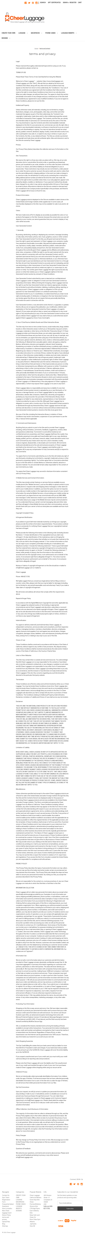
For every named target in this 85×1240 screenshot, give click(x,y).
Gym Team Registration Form (6, 1200)
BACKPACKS (35, 33)
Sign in (65, 2)
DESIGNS (5, 38)
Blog (3, 1224)
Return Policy (6, 1215)
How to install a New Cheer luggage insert (7, 1211)
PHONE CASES (50, 33)
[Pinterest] (33, 3)
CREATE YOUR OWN (8, 33)
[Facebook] (26, 3)
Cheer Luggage (35, 1195)
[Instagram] (36, 3)
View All (32, 1226)
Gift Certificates (54, 2)
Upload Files (6, 1221)
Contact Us (5, 1195)
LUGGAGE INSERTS (68, 33)
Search (43, 2)
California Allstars (35, 1197)
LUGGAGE (22, 33)
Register (73, 2)
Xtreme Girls (34, 1206)
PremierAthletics (35, 1204)
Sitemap (5, 1226)
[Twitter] (29, 3)
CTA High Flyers (35, 1208)
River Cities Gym (35, 1219)
